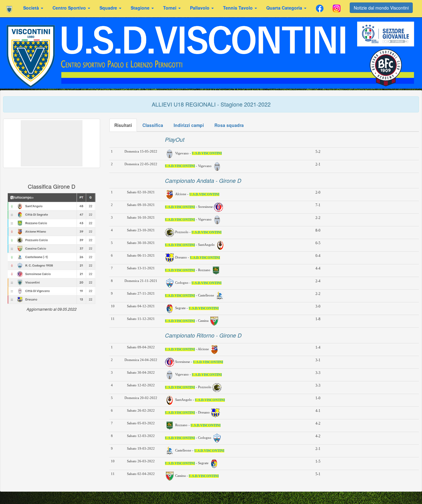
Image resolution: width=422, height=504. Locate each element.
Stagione (141, 8)
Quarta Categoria (284, 8)
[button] (51, 143)
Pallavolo (200, 8)
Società (31, 8)
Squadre (108, 8)
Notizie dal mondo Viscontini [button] (381, 8)
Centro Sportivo (70, 8)
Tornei (170, 8)
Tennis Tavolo (238, 8)
